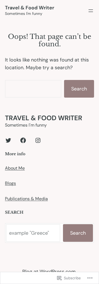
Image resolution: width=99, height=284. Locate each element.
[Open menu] (90, 10)
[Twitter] (8, 140)
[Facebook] (23, 140)
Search (79, 88)
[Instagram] (38, 140)
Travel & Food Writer (29, 7)
